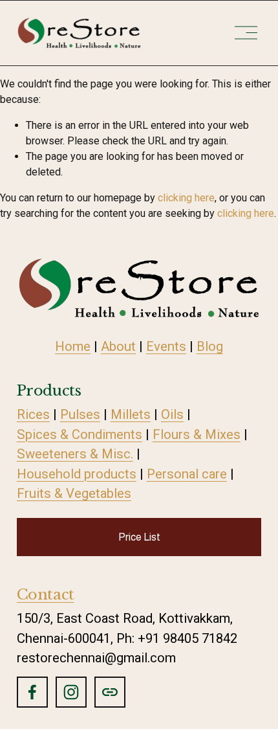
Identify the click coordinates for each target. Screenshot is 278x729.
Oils (172, 414)
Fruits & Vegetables (74, 493)
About (118, 346)
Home (73, 346)
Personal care (187, 474)
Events (166, 346)
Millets (131, 414)
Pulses (80, 414)
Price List (139, 537)
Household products (76, 474)
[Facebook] (32, 692)
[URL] (109, 692)
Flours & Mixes (197, 434)
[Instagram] (71, 692)
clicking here (186, 198)
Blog (210, 346)
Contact (45, 594)
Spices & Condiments (79, 434)
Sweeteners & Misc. (75, 454)
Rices (33, 414)
